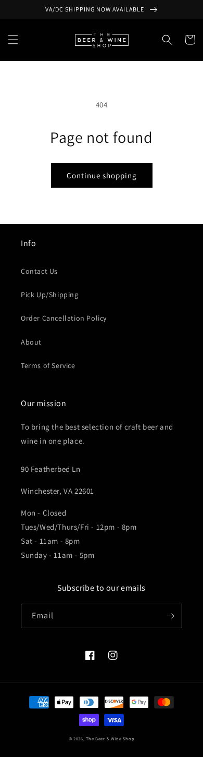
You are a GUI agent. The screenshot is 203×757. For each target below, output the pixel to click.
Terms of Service (48, 365)
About (31, 342)
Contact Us (39, 271)
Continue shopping (102, 175)
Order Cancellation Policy (64, 318)
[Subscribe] (170, 616)
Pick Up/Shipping (50, 294)
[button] (13, 39)
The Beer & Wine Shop (110, 738)
